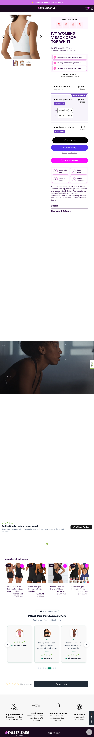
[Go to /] (47, 8)
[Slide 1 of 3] (16, 63)
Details (54, 205)
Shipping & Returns (61, 211)
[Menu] (2, 8)
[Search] (7, 8)
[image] (22, 566)
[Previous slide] (5, 2)
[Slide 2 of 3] (22, 63)
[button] (92, 364)
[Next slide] (86, 2)
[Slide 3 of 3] (28, 63)
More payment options (69, 153)
